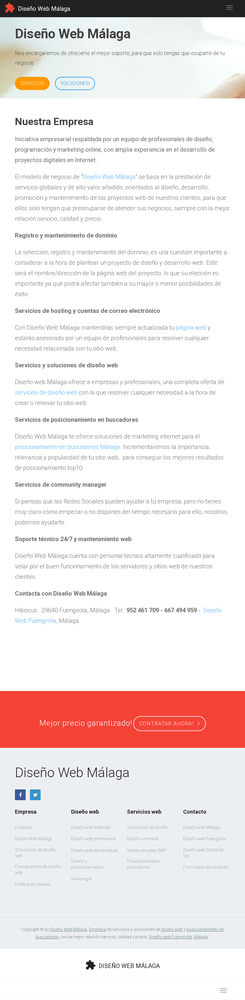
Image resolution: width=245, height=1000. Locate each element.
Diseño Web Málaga (109, 176)
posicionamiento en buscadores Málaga (67, 446)
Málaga (201, 936)
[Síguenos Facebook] (20, 794)
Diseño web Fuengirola (170, 936)
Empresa (97, 929)
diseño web (172, 929)
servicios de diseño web (46, 392)
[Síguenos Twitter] (35, 794)
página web (191, 327)
